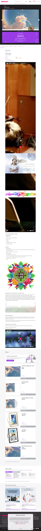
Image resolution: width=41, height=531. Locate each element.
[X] (3, 519)
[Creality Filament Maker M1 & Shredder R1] (12, 495)
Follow (20, 39)
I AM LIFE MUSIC (7, 7)
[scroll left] (2, 20)
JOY (5, 6)
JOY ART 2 (24, 430)
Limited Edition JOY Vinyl (27, 398)
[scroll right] (38, 20)
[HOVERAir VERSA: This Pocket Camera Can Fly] (28, 495)
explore (25, 486)
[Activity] (34, 1)
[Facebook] (2, 519)
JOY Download (25, 382)
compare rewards (10, 360)
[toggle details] (20, 509)
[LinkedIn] (7, 519)
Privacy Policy (4, 528)
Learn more (9, 476)
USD (26, 1)
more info (23, 406)
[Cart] (32, 1)
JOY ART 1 (24, 414)
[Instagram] (6, 519)
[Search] (15, 1)
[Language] (30, 1)
